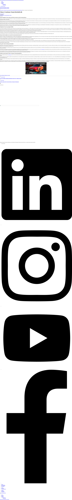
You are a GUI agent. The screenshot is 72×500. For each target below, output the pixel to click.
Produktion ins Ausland (7, 75)
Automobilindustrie (2, 15)
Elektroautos (9, 54)
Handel (10, 15)
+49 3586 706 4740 (2, 6)
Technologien (42, 49)
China (0, 75)
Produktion (3, 75)
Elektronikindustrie (7, 15)
